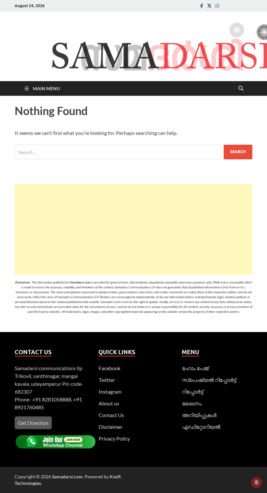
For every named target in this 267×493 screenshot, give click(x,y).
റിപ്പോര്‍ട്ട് (192, 391)
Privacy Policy (114, 438)
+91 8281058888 (51, 399)
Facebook (109, 368)
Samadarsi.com (67, 476)
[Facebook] (201, 5)
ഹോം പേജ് (195, 368)
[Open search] (241, 88)
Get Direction (33, 423)
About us (109, 403)
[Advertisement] (133, 229)
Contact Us (111, 415)
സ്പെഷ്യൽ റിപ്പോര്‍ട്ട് (209, 380)
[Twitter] (209, 5)
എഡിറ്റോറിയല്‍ (201, 427)
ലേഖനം (192, 403)
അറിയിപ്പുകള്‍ (199, 415)
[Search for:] (133, 152)
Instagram (110, 391)
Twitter (107, 380)
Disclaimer (110, 427)
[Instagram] (217, 5)
